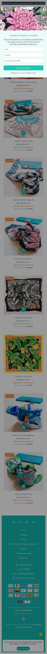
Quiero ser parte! (23, 68)
